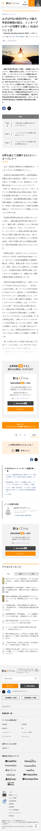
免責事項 (11, 804)
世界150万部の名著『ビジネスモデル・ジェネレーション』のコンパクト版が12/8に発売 (22, 621)
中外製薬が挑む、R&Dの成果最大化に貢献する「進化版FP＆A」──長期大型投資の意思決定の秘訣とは (21, 607)
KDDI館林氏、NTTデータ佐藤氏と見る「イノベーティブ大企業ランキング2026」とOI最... (21, 483)
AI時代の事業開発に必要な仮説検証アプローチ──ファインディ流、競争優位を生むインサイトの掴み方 (21, 598)
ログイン (21, 409)
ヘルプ (11, 792)
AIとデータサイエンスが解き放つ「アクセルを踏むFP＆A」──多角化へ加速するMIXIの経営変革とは (21, 581)
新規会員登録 (21, 403)
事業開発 (4, 724)
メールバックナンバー (21, 398)
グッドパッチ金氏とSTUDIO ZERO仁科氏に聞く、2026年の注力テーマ (20, 628)
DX (22, 728)
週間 (20, 574)
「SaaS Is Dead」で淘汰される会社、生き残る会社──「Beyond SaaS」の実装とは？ (21, 643)
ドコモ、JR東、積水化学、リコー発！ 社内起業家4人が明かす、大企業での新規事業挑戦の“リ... (21, 489)
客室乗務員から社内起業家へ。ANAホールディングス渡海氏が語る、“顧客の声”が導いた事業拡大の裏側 (22, 589)
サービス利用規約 (14, 810)
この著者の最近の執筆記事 (22, 515)
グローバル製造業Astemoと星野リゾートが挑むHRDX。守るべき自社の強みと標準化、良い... (21, 476)
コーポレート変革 (27, 732)
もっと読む (8, 494)
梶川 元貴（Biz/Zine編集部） (17, 36)
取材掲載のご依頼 (30, 698)
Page (7, 134)
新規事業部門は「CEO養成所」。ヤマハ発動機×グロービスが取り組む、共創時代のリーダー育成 (22, 615)
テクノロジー (25, 736)
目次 (20, 116)
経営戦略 (24, 724)
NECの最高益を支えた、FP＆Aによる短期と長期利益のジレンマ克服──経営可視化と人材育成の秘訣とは (21, 636)
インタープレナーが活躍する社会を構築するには (25, 142)
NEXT (34, 435)
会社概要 (11, 807)
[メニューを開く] (3, 3)
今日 (8, 574)
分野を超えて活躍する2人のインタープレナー (25, 124)
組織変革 (4, 728)
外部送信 (11, 816)
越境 (4, 40)
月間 (32, 574)
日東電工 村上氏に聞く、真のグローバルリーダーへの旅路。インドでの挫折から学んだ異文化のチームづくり (21, 651)
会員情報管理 (12, 801)
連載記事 (4, 748)
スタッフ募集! (13, 798)
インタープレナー (12, 40)
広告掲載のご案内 (11, 698)
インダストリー (6, 732)
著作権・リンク (13, 795)
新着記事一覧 (7, 713)
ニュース (5, 706)
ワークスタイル (6, 736)
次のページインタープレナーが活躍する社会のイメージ (20, 425)
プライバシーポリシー (15, 813)
